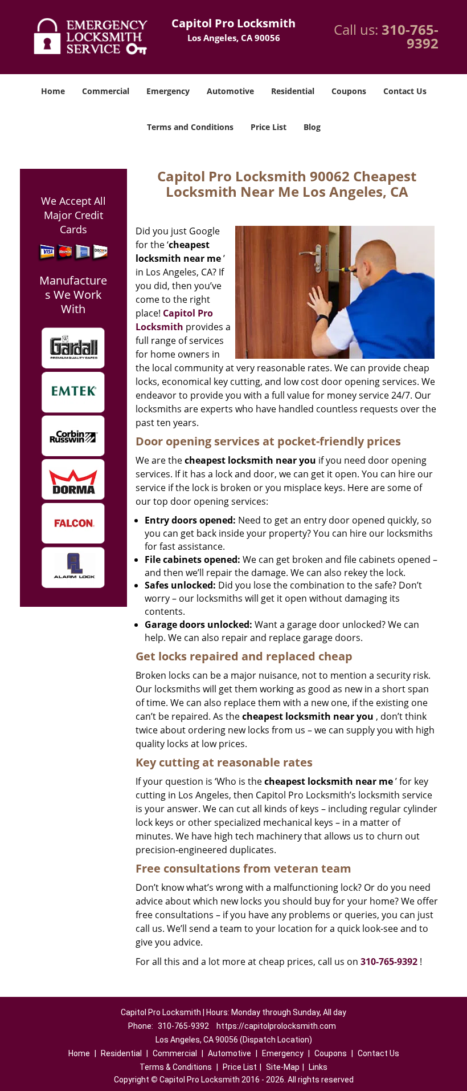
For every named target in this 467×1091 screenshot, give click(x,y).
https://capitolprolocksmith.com (276, 1026)
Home (53, 91)
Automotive (230, 91)
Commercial (105, 91)
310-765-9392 (410, 36)
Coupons (348, 91)
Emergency (168, 91)
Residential (292, 91)
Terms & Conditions (176, 1067)
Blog (312, 126)
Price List (268, 126)
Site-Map (283, 1067)
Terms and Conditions (190, 126)
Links (318, 1067)
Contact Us (405, 91)
